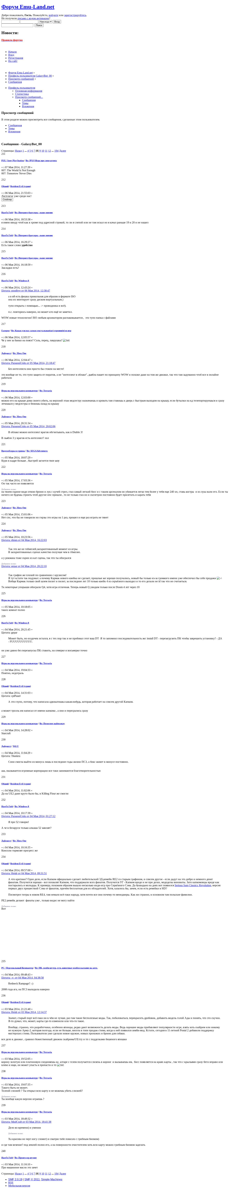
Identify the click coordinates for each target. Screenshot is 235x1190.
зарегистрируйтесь (75, 15)
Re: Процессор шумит (26, 1157)
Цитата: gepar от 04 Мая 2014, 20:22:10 (24, 566)
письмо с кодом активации (33, 18)
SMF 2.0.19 (15, 1179)
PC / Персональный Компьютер (17, 968)
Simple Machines (51, 1179)
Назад (18, 150)
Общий (5, 186)
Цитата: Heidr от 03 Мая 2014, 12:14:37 (24, 1012)
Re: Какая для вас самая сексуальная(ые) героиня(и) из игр (41, 330)
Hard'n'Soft (7, 212)
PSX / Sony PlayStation (12, 160)
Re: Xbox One (19, 353)
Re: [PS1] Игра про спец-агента (41, 160)
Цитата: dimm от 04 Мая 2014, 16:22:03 (24, 540)
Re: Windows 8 (22, 280)
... (26, 150)
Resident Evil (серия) (20, 186)
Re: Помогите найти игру (52, 723)
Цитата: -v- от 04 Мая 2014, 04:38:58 (22, 977)
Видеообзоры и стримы (13, 451)
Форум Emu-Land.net (27, 7)
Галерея (5, 330)
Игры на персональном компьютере (19, 390)
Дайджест (6, 353)
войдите (53, 15)
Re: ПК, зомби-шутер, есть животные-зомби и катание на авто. (66, 968)
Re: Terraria (46, 390)
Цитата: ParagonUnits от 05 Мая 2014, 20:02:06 (28, 426)
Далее (62, 150)
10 (42, 150)
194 (56, 150)
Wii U (16, 746)
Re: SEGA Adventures (37, 451)
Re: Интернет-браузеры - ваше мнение (34, 212)
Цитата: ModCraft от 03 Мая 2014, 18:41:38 (26, 1121)
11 (46, 150)
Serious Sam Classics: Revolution (193, 885)
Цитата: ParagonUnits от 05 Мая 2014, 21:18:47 (28, 363)
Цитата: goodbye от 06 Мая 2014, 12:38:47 (25, 290)
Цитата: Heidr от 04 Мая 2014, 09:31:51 (24, 873)
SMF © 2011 (32, 1179)
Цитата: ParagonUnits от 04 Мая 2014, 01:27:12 (28, 816)
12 (49, 150)
